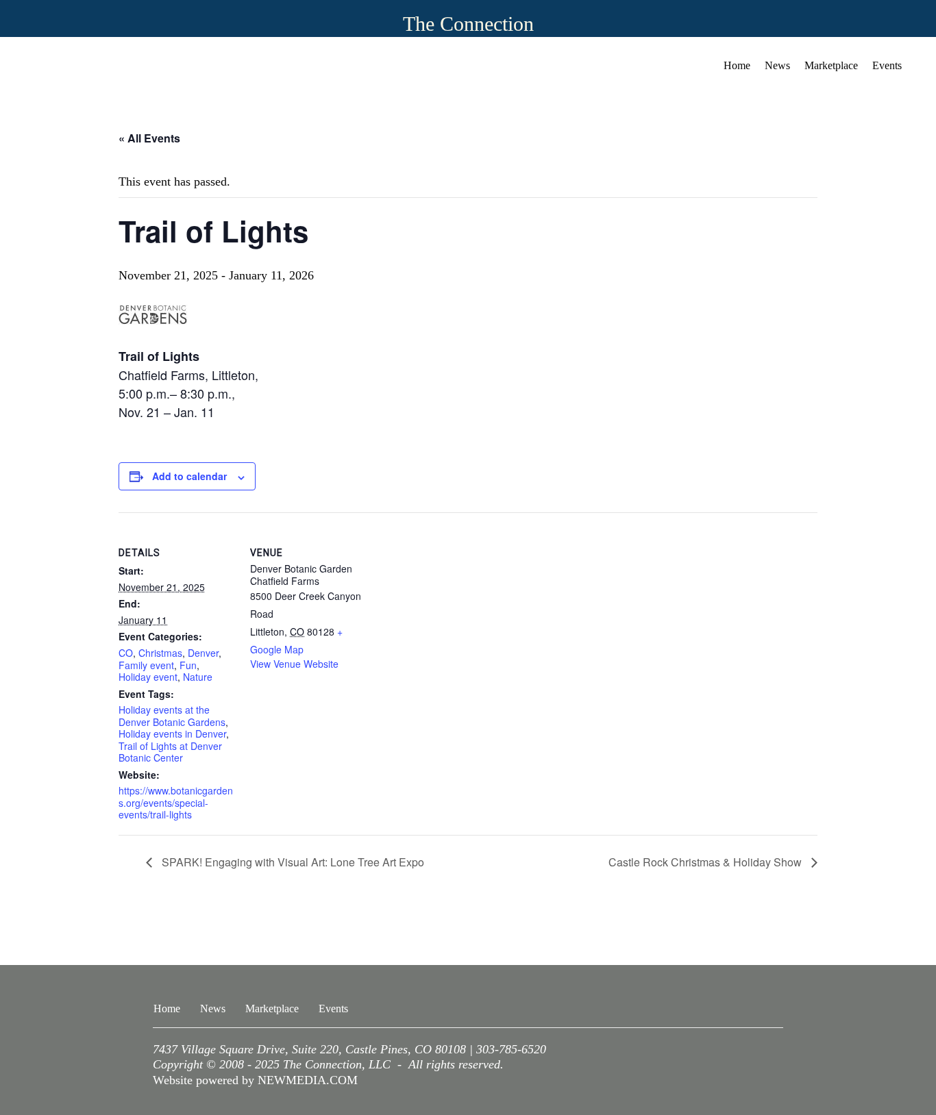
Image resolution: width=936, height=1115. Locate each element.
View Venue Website (294, 664)
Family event (146, 665)
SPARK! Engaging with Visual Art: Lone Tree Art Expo (291, 862)
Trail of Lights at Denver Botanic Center (170, 752)
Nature (197, 677)
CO (126, 653)
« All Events (149, 138)
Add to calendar (189, 476)
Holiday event (148, 677)
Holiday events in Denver (172, 733)
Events (887, 65)
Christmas (160, 653)
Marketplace (831, 65)
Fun (188, 665)
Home (737, 65)
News (777, 65)
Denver (203, 653)
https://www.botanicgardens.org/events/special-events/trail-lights (176, 802)
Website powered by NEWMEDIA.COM (255, 1080)
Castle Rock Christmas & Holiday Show (706, 862)
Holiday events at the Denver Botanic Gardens (172, 716)
